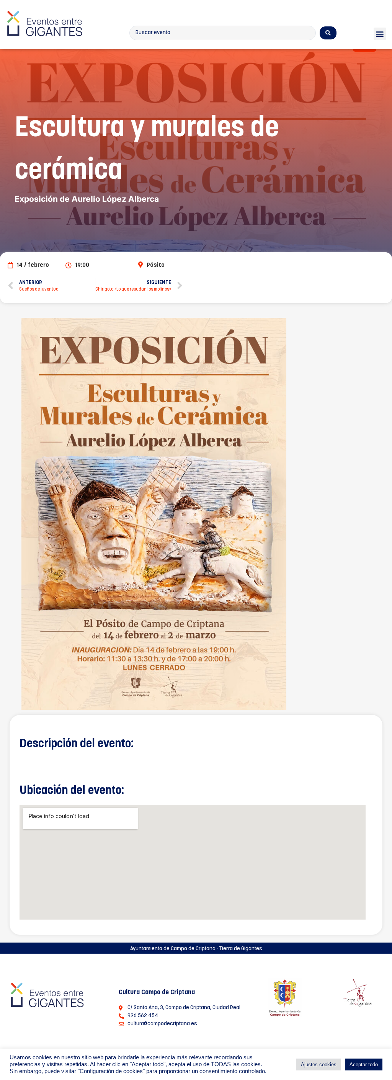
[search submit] (328, 32)
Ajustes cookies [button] (318, 1064)
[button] (380, 34)
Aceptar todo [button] (364, 1064)
